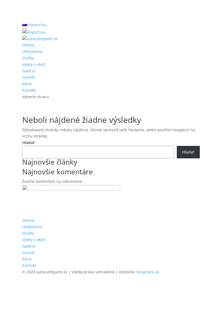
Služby (28, 57)
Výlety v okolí (33, 64)
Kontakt (29, 90)
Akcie (27, 83)
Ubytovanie (32, 51)
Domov (28, 44)
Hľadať (28, 142)
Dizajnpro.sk (147, 271)
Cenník (28, 77)
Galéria (28, 70)
